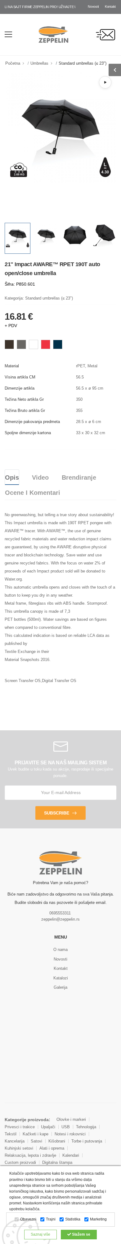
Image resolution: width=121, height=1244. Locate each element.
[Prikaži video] (105, 82)
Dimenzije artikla (19, 388)
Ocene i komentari (32, 492)
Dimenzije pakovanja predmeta (32, 421)
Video (40, 477)
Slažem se (80, 1234)
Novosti (93, 6)
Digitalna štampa (57, 1162)
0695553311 (60, 913)
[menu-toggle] (8, 34)
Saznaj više (40, 1234)
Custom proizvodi (20, 1162)
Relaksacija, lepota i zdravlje (30, 1155)
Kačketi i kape (35, 1134)
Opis (12, 477)
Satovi (36, 1141)
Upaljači (48, 1127)
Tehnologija (86, 1127)
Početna (12, 63)
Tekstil (10, 1134)
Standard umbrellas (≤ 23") (82, 63)
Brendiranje (79, 477)
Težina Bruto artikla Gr (25, 410)
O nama (60, 949)
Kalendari (70, 1155)
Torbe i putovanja (86, 1141)
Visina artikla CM (20, 377)
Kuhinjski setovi (19, 1148)
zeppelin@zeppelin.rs (60, 919)
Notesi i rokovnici (70, 1134)
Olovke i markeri (71, 1119)
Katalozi (60, 978)
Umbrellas (39, 63)
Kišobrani (56, 1141)
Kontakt (110, 6)
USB (65, 1127)
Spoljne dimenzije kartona (28, 432)
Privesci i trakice (20, 1127)
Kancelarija (15, 1141)
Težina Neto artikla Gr (24, 399)
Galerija (60, 987)
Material (12, 366)
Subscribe (56, 812)
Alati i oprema (51, 1148)
